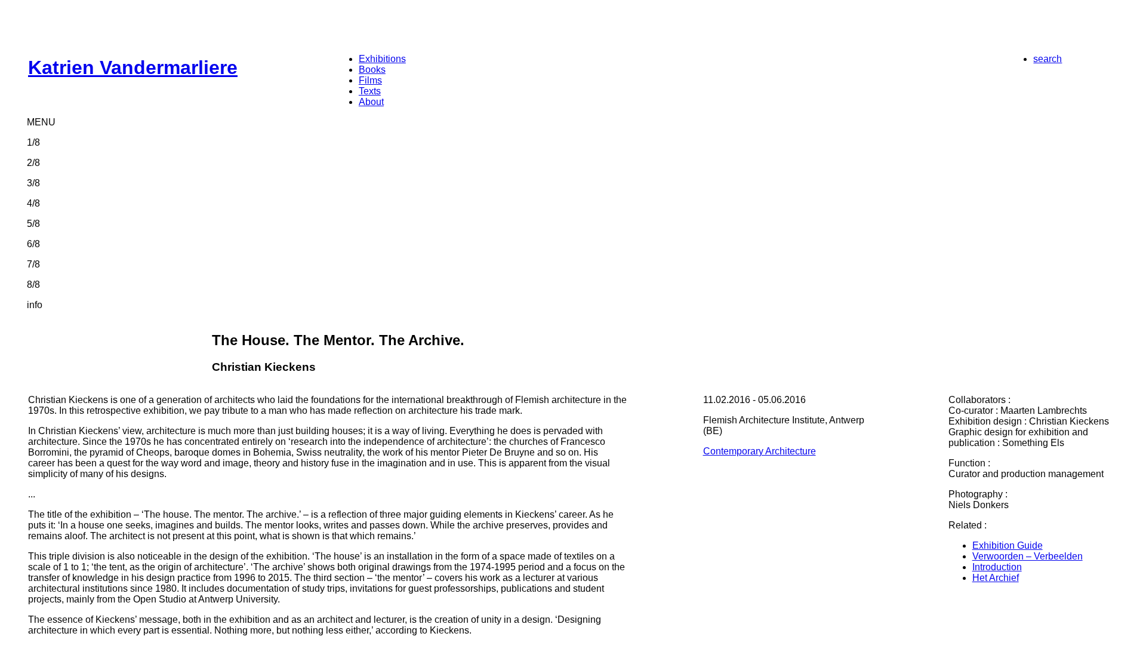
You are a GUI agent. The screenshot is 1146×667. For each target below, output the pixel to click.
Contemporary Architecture (759, 451)
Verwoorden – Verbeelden (1027, 556)
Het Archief (995, 578)
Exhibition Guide (1007, 545)
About (371, 102)
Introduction (997, 567)
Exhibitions (382, 59)
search (1047, 59)
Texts (370, 91)
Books (372, 69)
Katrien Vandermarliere (133, 67)
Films (370, 80)
